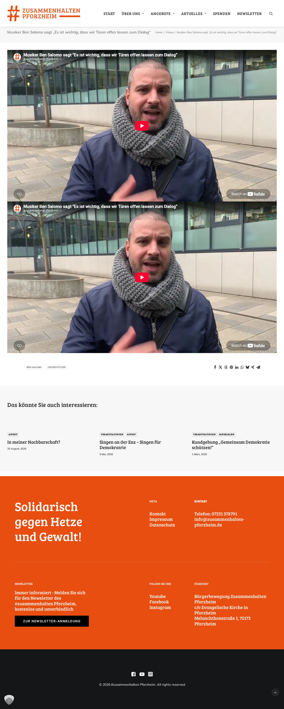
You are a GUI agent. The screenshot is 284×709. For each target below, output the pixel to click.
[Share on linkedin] (236, 367)
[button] (273, 13)
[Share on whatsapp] (242, 367)
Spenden (222, 13)
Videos (169, 32)
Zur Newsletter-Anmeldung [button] (51, 621)
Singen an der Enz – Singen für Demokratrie (130, 444)
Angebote (161, 13)
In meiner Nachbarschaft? (33, 442)
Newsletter (249, 13)
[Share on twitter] (220, 367)
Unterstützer (57, 367)
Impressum (161, 519)
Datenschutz (162, 524)
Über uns (131, 13)
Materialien (226, 434)
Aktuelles (192, 13)
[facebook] (133, 675)
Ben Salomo (34, 367)
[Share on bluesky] (247, 367)
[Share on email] (258, 367)
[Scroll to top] (275, 692)
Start (109, 13)
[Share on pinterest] (231, 367)
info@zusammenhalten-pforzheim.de (219, 521)
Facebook (159, 601)
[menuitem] (109, 13)
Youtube (157, 596)
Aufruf (13, 434)
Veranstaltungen (112, 434)
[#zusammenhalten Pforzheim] (43, 13)
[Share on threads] (225, 367)
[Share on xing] (252, 367)
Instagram (160, 607)
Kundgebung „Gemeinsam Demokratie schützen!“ (231, 444)
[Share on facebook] (214, 367)
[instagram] (150, 675)
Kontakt (157, 513)
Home (159, 32)
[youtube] (142, 675)
